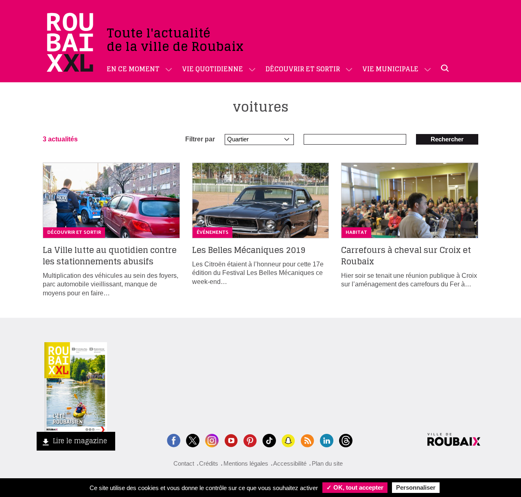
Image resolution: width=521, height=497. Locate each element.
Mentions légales (245, 463)
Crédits (208, 463)
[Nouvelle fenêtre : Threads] (345, 439)
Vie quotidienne (212, 69)
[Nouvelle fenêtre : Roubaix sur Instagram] (212, 439)
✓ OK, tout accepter (354, 487)
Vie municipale (390, 69)
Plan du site (327, 463)
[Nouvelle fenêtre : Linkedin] (326, 439)
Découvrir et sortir (302, 69)
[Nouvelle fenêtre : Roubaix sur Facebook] (173, 439)
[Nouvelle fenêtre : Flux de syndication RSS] (307, 439)
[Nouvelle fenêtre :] (231, 439)
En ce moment (133, 69)
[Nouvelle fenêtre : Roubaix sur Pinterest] (250, 439)
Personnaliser (416, 487)
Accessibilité (289, 463)
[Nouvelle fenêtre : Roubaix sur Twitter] (192, 439)
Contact (183, 463)
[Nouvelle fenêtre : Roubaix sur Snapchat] (288, 439)
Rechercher (447, 139)
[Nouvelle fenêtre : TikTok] (269, 439)
